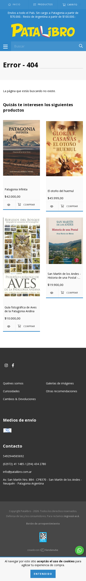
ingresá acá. (72, 516)
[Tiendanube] (43, 551)
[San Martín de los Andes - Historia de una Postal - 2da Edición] (52, 292)
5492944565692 (13, 456)
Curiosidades (11, 391)
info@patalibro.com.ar (17, 472)
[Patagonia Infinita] (9, 204)
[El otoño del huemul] (52, 206)
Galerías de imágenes (60, 383)
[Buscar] (80, 45)
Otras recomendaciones (61, 391)
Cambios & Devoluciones (19, 399)
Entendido (43, 574)
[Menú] (5, 46)
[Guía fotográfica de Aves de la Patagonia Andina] (9, 326)
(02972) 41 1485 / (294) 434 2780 (24, 464)
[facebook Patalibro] (13, 365)
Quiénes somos (13, 383)
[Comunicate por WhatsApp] (79, 550)
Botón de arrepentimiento (43, 523)
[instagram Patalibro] (6, 365)
